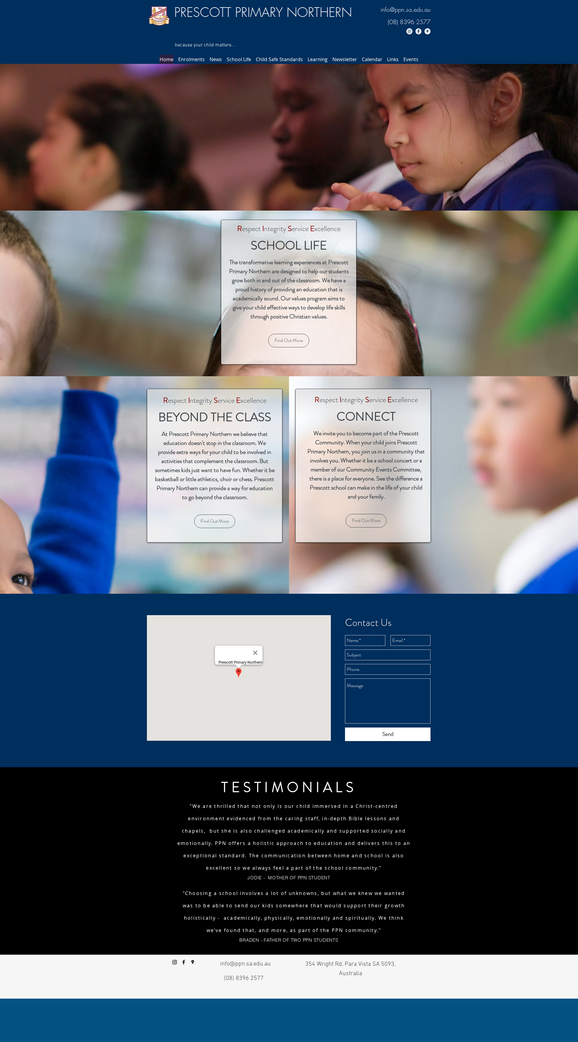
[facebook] (184, 962)
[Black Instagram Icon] (175, 962)
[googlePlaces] (193, 962)
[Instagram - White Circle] (409, 31)
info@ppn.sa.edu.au (405, 9)
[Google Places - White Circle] (427, 31)
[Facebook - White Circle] (418, 31)
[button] (191, 59)
